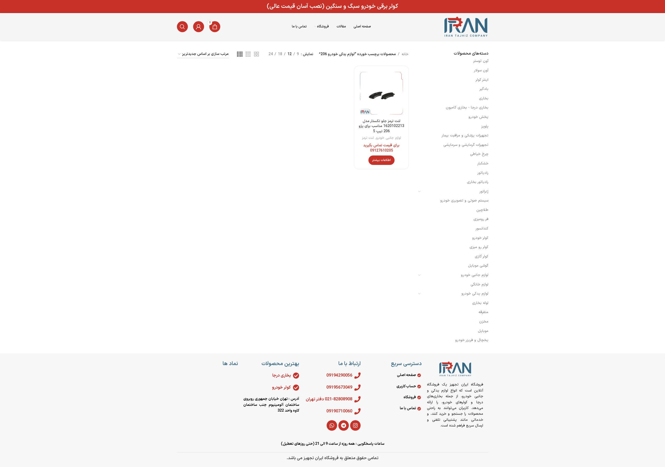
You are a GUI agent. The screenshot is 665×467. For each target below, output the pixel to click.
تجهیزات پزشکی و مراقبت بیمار (465, 135)
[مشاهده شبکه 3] (248, 54)
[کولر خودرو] (296, 387)
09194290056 (339, 375)
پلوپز (484, 126)
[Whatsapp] (332, 425)
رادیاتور (482, 173)
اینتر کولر (482, 80)
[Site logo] (465, 26)
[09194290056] (357, 375)
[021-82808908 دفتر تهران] (357, 399)
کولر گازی (481, 256)
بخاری (483, 98)
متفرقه (483, 312)
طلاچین (482, 210)
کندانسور (482, 228)
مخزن (483, 321)
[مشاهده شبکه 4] (239, 54)
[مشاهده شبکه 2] (256, 54)
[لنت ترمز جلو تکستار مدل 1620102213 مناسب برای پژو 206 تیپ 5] (381, 93)
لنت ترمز (368, 138)
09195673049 (339, 387)
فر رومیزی (480, 219)
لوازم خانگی (479, 284)
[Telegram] (343, 425)
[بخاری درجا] (296, 375)
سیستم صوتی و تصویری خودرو (464, 200)
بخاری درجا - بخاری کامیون (467, 107)
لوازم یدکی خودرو (474, 293)
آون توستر (480, 61)
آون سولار (481, 70)
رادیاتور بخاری (477, 182)
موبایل (483, 331)
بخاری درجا (281, 375)
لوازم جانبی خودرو (474, 275)
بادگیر (483, 89)
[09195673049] (357, 387)
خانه (405, 54)
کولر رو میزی (479, 247)
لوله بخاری (480, 303)
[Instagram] (355, 425)
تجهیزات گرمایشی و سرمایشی (465, 145)
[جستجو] (182, 26)
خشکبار (482, 163)
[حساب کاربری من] (198, 26)
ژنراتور (483, 191)
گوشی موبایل (478, 265)
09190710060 (339, 411)
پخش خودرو (478, 117)
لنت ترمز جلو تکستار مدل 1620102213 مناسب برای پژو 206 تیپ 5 (381, 126)
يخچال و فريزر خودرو (471, 340)
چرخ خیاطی (479, 154)
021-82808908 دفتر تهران (329, 399)
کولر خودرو (480, 238)
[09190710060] (357, 411)
